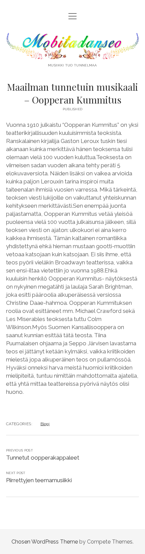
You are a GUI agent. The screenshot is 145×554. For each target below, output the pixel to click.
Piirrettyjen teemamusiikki (39, 480)
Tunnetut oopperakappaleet (42, 457)
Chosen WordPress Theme (44, 541)
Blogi (45, 423)
